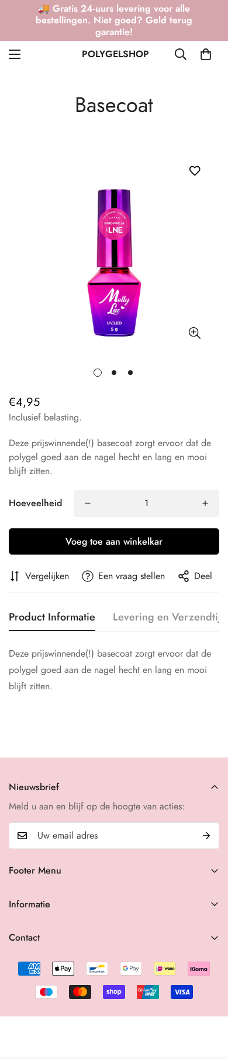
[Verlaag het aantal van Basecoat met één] (87, 503)
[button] (205, 54)
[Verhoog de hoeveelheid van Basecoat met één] (205, 503)
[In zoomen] (194, 333)
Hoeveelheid (35, 503)
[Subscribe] (206, 835)
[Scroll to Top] (207, 997)
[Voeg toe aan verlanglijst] (194, 170)
